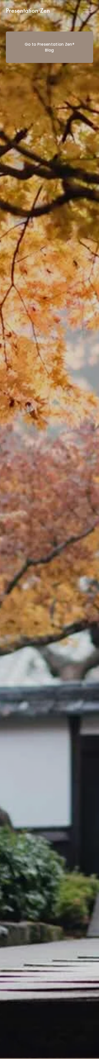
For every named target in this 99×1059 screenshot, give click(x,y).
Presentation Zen (28, 10)
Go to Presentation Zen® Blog (49, 47)
